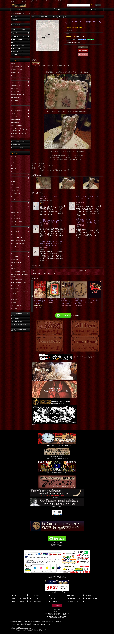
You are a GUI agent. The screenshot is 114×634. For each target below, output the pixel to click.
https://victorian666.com (29, 623)
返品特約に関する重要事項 (73, 42)
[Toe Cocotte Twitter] (54, 512)
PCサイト (58, 605)
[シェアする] (68, 39)
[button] (83, 47)
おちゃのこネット (54, 632)
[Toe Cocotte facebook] (59, 512)
